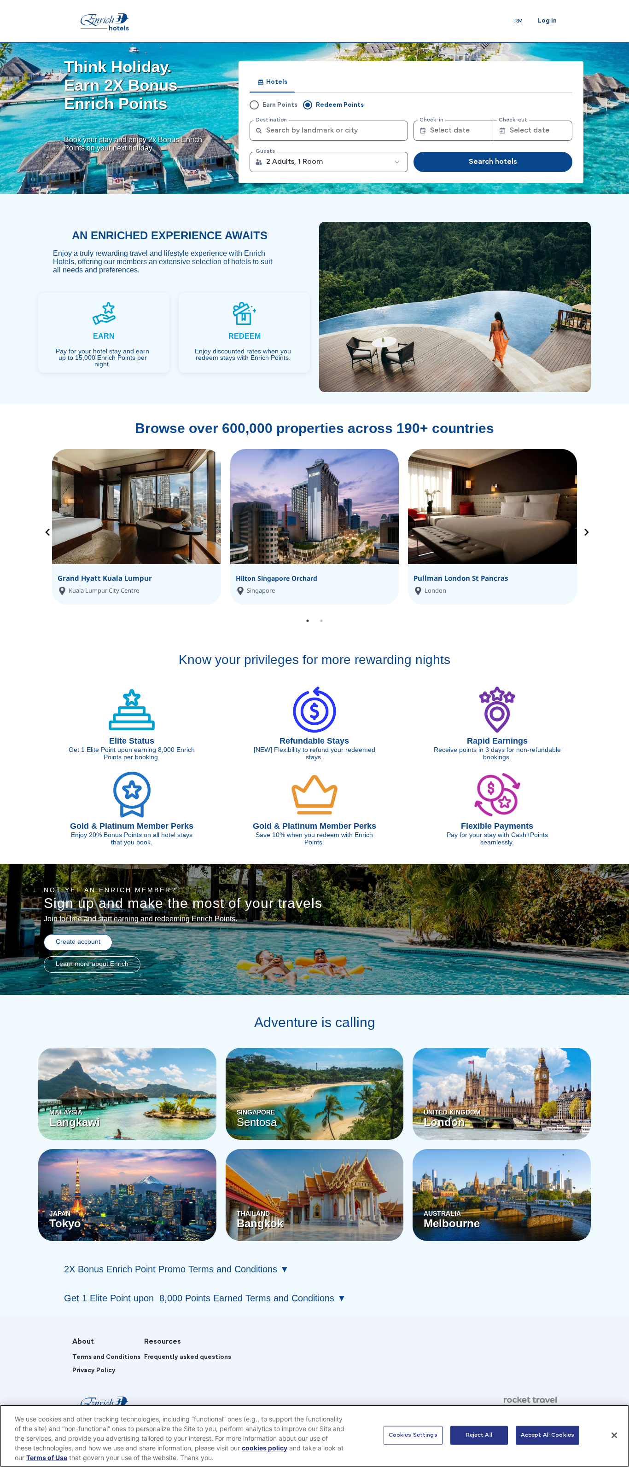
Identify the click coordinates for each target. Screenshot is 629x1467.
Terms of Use (46, 1457)
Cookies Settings (413, 1435)
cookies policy (264, 1448)
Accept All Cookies (547, 1435)
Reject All (479, 1435)
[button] (328, 162)
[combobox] (328, 130)
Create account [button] (78, 941)
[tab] (272, 82)
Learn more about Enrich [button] (92, 963)
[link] (103, 21)
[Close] (614, 1435)
